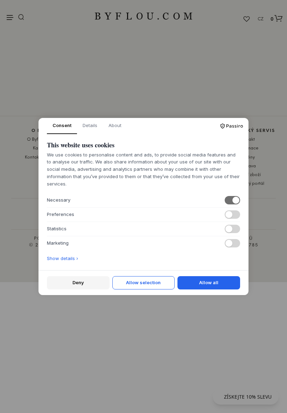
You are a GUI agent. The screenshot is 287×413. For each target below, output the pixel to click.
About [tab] (114, 125)
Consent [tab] (61, 125)
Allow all (208, 282)
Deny (78, 282)
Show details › (62, 258)
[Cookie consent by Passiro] (231, 126)
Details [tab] (90, 125)
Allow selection (143, 282)
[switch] (232, 200)
